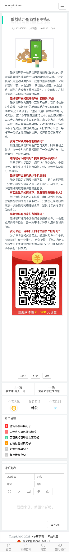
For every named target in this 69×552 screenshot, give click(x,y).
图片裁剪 (60, 549)
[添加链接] (38, 491)
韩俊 (34, 28)
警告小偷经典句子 (20, 426)
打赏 (35, 376)
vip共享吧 (38, 536)
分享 (47, 376)
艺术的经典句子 (19, 449)
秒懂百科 (26, 549)
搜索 (43, 549)
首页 (8, 549)
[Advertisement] (34, 342)
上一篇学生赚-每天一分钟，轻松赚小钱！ (26, 389)
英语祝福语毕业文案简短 (24, 437)
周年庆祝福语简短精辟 (23, 432)
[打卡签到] (19, 491)
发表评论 (55, 524)
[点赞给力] (48, 491)
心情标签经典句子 (20, 443)
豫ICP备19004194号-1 (36, 541)
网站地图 (53, 536)
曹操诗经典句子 (19, 455)
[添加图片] (29, 491)
